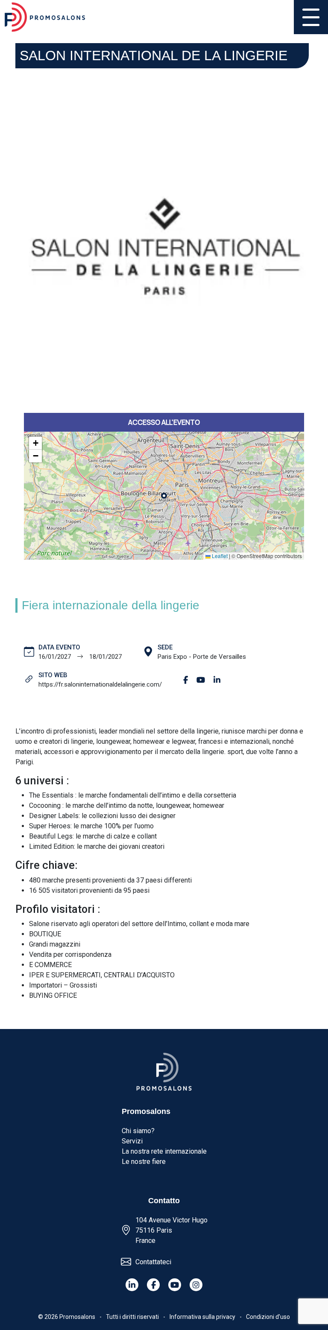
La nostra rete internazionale (164, 1151)
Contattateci (153, 1262)
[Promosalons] (44, 17)
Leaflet (219, 555)
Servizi (132, 1141)
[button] (35, 443)
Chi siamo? (138, 1131)
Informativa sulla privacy (202, 1316)
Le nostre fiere (144, 1162)
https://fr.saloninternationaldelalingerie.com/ (100, 684)
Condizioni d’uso (268, 1316)
